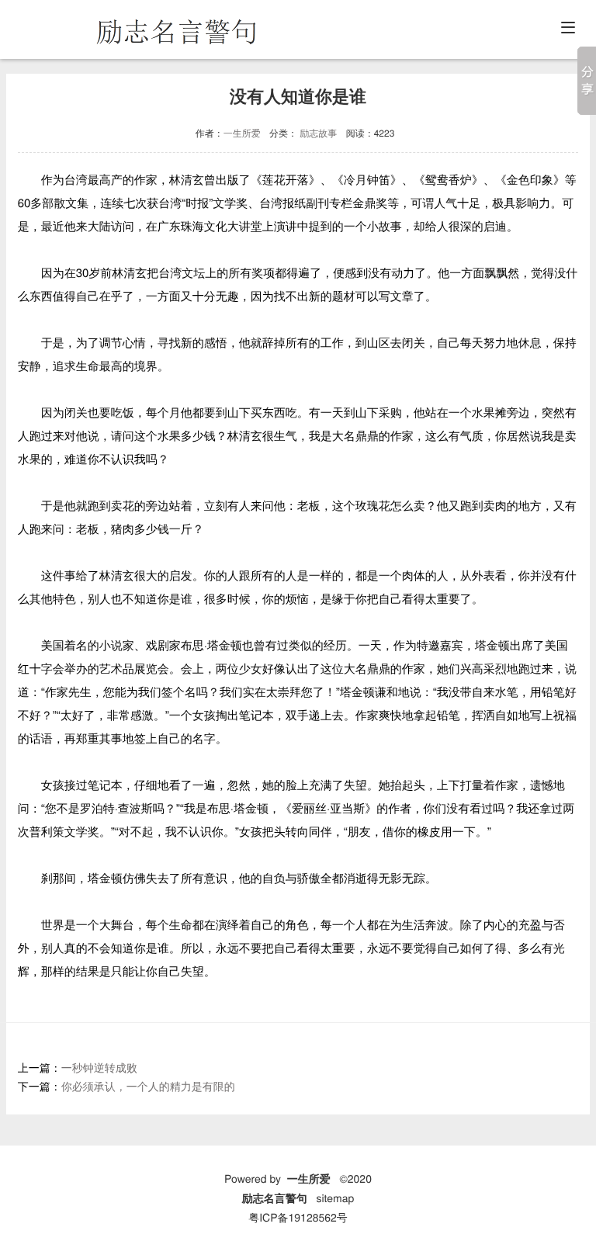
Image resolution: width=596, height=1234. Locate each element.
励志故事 (318, 133)
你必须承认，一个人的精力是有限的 (148, 1086)
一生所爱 (242, 133)
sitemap (335, 1197)
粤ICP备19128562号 (298, 1217)
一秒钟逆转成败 (99, 1067)
